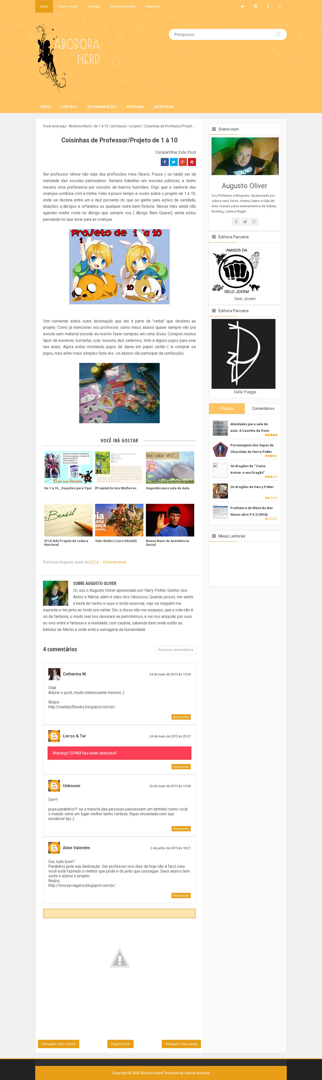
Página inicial (120, 1044)
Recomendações (122, 6)
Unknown (71, 785)
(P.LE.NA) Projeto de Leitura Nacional (66, 543)
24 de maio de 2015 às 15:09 (170, 674)
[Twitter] (245, 222)
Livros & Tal (74, 736)
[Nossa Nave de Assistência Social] (170, 520)
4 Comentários (114, 562)
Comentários (263, 408)
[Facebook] (236, 222)
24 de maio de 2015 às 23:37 (170, 736)
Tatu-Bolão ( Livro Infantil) (116, 541)
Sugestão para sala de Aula (167, 488)
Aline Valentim (76, 847)
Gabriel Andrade (197, 1073)
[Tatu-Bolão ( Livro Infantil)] (119, 520)
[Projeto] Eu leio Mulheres (115, 488)
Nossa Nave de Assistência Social (167, 543)
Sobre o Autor (68, 6)
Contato (94, 6)
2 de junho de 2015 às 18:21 (170, 848)
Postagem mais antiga (181, 1044)
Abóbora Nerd (152, 1073)
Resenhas (152, 6)
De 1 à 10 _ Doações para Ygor (68, 488)
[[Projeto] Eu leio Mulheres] (119, 467)
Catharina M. (75, 674)
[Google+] (254, 222)
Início (44, 6)
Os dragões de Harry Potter (252, 487)
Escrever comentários (175, 650)
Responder (181, 717)
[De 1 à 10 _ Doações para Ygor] (68, 467)
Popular (227, 408)
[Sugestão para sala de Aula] (170, 467)
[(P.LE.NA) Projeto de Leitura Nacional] (68, 520)
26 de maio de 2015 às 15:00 (170, 786)
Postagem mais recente (58, 1044)
